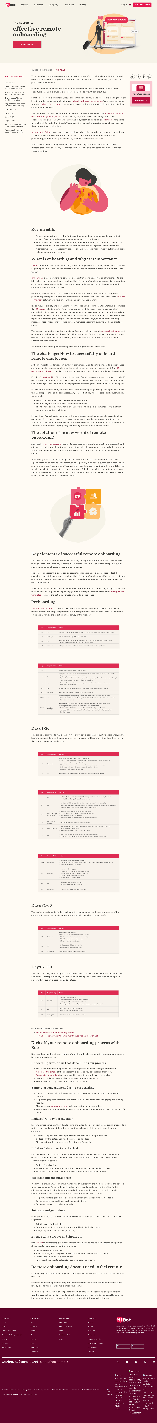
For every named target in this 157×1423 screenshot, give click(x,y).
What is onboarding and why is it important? (15, 88)
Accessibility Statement (60, 1390)
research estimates (111, 331)
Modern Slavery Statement (90, 1390)
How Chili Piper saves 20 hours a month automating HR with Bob (67, 1036)
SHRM (34, 265)
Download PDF (27, 44)
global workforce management (88, 101)
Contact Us (75, 1390)
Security (5, 1390)
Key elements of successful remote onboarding (15, 105)
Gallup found (45, 377)
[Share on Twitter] (132, 77)
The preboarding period (42, 608)
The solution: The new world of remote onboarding (14, 99)
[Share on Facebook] (138, 77)
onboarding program (51, 104)
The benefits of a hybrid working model (55, 1033)
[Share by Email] (149, 77)
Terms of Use (14, 1390)
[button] (25, 5)
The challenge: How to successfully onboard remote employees (15, 93)
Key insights (10, 83)
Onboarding (46, 70)
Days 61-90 (10, 121)
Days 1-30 (9, 113)
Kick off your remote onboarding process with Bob (15, 125)
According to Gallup (41, 132)
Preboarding (10, 109)
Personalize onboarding (47, 1075)
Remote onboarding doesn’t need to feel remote (13, 131)
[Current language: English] (130, 4)
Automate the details (46, 1072)
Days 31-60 (9, 117)
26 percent (41, 309)
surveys (39, 1243)
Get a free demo (52, 1361)
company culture (59, 1106)
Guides (34, 70)
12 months (108, 120)
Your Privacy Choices (41, 1390)
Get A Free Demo (142, 5)
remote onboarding (52, 444)
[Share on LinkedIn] (144, 77)
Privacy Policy (27, 1390)
